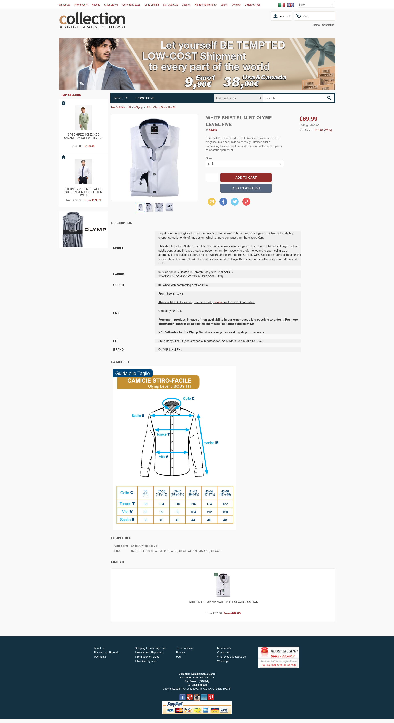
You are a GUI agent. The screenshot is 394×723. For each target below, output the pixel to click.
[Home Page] (92, 25)
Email (210, 201)
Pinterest (246, 201)
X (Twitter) (234, 203)
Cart (305, 16)
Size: (209, 158)
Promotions (144, 98)
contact (218, 302)
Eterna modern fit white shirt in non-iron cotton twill (83, 191)
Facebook (223, 201)
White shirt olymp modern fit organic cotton (223, 602)
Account (285, 16)
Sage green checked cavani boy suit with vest (83, 136)
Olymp (213, 130)
